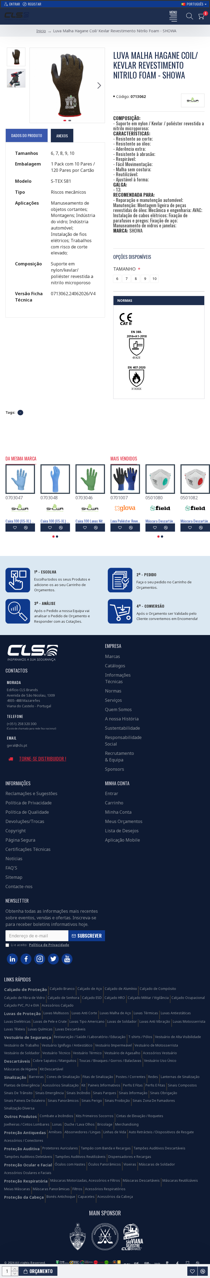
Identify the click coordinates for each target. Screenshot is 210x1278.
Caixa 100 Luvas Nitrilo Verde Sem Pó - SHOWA (90, 520)
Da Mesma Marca (20, 459)
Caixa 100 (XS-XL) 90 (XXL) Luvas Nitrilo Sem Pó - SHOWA (20, 520)
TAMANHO (124, 269)
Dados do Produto (26, 135)
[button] (35, 85)
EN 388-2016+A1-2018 (137, 334)
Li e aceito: (40, 945)
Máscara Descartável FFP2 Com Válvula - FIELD (160, 520)
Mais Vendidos (123, 459)
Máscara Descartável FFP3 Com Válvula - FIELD (195, 520)
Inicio (41, 30)
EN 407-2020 (136, 367)
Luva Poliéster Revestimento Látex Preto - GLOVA (125, 520)
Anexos (62, 135)
